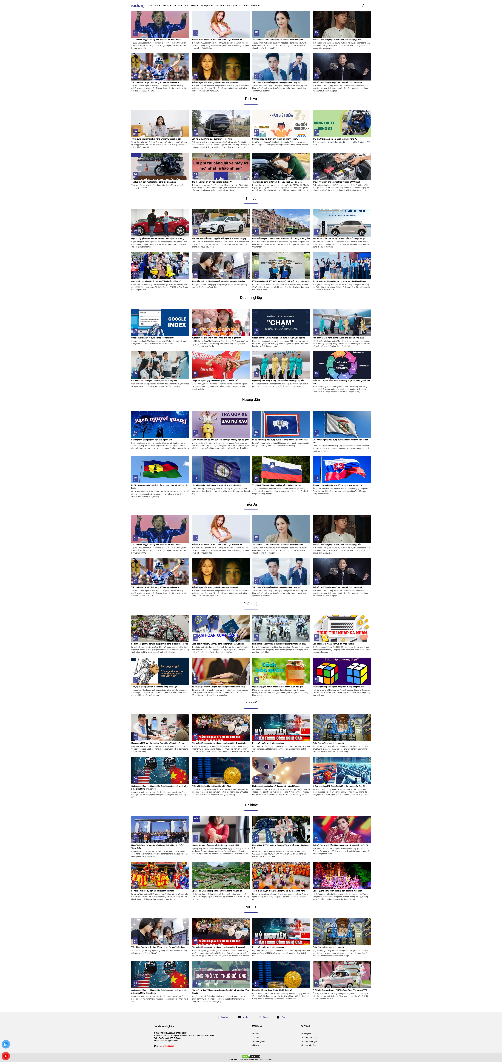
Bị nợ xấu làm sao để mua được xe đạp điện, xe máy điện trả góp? (220, 440)
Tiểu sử (256, 1038)
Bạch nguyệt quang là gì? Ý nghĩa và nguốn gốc (151, 440)
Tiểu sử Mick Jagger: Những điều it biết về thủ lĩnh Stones (156, 39)
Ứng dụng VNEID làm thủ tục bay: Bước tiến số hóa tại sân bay (158, 743)
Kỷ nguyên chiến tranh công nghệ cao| (268, 743)
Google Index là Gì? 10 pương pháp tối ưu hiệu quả (152, 338)
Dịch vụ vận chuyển (310, 1038)
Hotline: (165, 1046)
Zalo (283, 1017)
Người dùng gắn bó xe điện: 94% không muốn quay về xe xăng (157, 238)
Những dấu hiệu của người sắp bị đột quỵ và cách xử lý (215, 845)
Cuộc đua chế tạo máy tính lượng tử (328, 743)
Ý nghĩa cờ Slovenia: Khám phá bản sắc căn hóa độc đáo (276, 485)
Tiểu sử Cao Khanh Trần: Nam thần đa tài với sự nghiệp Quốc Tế (340, 845)
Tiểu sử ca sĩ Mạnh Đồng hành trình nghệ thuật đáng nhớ (276, 82)
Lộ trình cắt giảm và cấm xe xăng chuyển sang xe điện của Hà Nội (159, 644)
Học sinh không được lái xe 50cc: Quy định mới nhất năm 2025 (279, 644)
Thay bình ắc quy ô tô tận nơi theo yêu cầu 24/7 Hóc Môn (277, 182)
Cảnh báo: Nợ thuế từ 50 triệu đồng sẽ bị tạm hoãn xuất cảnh (218, 644)
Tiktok (266, 1017)
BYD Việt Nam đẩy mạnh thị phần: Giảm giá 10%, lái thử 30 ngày (219, 238)
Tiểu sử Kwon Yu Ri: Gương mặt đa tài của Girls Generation (277, 39)
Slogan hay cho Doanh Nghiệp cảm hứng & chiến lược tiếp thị (278, 338)
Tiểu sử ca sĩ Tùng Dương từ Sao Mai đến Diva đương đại (337, 82)
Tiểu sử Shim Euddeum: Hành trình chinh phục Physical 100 (217, 39)
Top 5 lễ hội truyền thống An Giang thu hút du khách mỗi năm (278, 891)
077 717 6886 (175, 1038)
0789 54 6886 (163, 1038)
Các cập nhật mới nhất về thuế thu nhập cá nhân (333, 644)
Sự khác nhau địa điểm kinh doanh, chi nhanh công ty (275, 139)
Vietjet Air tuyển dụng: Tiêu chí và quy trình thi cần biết (215, 380)
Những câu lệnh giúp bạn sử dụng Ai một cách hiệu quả (276, 786)
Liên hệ (256, 1045)
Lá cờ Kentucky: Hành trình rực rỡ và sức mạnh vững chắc (217, 485)
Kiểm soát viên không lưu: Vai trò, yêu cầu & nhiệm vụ (154, 380)
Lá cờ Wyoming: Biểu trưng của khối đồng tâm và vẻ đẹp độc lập (280, 440)
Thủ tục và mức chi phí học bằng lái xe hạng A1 (212, 182)
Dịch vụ (166, 5)
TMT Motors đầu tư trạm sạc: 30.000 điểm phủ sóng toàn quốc (340, 238)
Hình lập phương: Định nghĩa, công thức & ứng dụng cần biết (338, 687)
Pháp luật (231, 5)
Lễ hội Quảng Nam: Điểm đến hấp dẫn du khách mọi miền (337, 891)
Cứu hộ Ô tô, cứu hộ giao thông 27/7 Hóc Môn (212, 139)
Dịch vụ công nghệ (309, 1041)
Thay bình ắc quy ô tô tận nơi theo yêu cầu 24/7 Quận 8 (336, 182)
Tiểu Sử (218, 5)
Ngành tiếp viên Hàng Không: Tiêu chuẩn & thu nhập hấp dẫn (278, 380)
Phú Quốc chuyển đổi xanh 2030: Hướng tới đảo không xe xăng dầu (281, 238)
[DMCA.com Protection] (251, 1056)
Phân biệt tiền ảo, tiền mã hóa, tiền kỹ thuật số (212, 786)
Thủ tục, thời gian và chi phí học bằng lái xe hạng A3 (335, 139)
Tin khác (253, 5)
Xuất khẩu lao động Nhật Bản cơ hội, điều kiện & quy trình (216, 338)
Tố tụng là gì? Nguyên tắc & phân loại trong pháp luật (154, 687)
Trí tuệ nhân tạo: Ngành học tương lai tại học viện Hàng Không (339, 281)
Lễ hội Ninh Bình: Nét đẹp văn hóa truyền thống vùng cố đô (217, 891)
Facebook (225, 1017)
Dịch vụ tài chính (309, 1045)
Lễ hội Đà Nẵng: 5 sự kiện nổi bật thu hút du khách (152, 891)
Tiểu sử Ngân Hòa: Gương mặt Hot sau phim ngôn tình (215, 82)
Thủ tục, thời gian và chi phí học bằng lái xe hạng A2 (153, 182)
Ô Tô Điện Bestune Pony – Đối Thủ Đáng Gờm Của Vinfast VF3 (340, 990)
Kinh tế (242, 5)
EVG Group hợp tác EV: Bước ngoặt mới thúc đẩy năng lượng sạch (280, 281)
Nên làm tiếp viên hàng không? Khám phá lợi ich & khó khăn (338, 338)
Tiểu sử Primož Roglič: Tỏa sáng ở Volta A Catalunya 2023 (156, 82)
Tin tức (177, 5)
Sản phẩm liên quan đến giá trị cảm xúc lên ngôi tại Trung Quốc (219, 743)
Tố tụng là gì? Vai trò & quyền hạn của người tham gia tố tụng (218, 687)
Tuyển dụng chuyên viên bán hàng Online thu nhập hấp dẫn (156, 139)
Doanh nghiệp (190, 5)
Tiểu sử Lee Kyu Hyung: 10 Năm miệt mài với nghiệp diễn (337, 39)
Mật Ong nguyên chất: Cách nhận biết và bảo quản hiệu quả (277, 687)
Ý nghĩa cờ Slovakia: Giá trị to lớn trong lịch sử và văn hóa (337, 485)
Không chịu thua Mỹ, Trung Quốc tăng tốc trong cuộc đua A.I (339, 786)
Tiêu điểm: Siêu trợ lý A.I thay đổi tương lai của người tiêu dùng (218, 281)
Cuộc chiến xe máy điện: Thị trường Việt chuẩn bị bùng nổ (156, 281)
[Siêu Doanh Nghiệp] (138, 5)
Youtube (246, 1017)
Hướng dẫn (205, 5)
